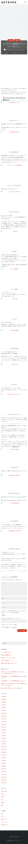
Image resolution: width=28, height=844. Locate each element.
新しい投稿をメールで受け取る (10, 627)
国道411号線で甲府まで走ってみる (9, 663)
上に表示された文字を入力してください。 (10, 618)
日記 (2, 799)
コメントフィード (5, 822)
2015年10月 (4, 780)
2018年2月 (3, 713)
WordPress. (18, 840)
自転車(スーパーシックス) (15, 570)
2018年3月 (3, 710)
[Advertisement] (14, 69)
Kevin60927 (7, 673)
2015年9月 (3, 782)
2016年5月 (3, 766)
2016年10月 (4, 752)
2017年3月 (3, 741)
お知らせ (3, 794)
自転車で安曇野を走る (6, 655)
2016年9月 (3, 755)
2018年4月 (3, 707)
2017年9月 (3, 724)
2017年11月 (4, 719)
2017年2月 (3, 744)
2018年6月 (3, 702)
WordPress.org (4, 824)
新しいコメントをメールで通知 (10, 624)
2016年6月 (3, 763)
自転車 (17, 40)
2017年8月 (3, 727)
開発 (2, 805)
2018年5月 (3, 705)
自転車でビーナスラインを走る (8, 657)
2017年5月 (3, 735)
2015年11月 (4, 777)
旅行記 (10, 40)
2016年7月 (3, 760)
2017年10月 (4, 721)
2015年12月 (4, 774)
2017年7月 (3, 730)
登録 (2, 813)
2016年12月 (4, 746)
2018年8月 (3, 699)
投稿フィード (4, 819)
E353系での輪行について (6, 660)
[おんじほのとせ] (9, 2)
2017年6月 (3, 732)
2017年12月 (4, 716)
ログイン (3, 816)
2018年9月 (3, 696)
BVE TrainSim (4, 791)
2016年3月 (3, 768)
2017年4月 (3, 738)
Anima (13, 840)
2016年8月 (3, 757)
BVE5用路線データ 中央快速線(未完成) (10, 676)
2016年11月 (4, 749)
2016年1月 (3, 771)
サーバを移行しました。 (6, 652)
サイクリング (5, 570)
